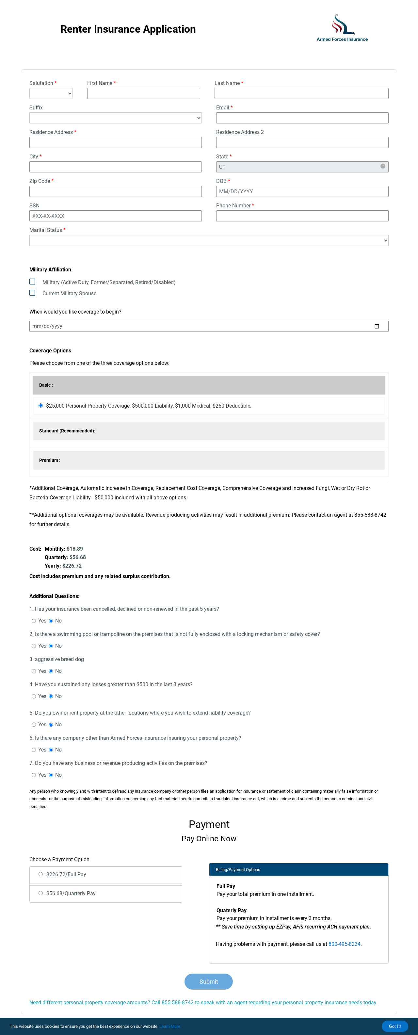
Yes (42, 621)
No (58, 621)
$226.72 (72, 566)
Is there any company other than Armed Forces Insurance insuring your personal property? (135, 738)
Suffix (36, 108)
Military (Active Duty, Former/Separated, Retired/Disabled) (109, 282)
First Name (101, 83)
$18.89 (75, 549)
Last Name (229, 83)
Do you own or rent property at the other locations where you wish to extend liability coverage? (140, 713)
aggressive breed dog (56, 659)
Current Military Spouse (69, 293)
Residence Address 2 (240, 132)
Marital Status (47, 230)
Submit (209, 981)
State (224, 157)
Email (224, 108)
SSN (34, 205)
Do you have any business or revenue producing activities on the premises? (118, 763)
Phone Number (235, 205)
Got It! (395, 1026)
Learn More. (170, 1026)
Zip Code (41, 181)
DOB (223, 181)
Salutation (43, 83)
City (35, 157)
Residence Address (52, 132)
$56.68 (78, 557)
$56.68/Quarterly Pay (71, 893)
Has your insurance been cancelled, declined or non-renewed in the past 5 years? (124, 609)
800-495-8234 (345, 944)
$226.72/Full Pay (66, 874)
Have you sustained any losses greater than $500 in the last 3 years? (111, 684)
